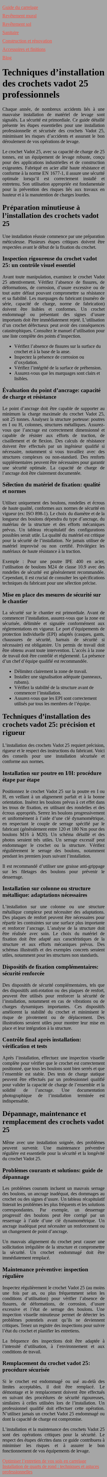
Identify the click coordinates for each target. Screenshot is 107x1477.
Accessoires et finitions (23, 49)
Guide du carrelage (20, 7)
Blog (7, 57)
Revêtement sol (16, 24)
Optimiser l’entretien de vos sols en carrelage (44, 1461)
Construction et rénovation (27, 40)
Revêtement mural (19, 15)
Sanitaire (10, 32)
